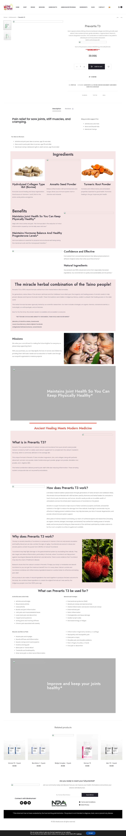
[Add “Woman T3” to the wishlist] (95, 736)
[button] (92, 77)
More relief (96, 87)
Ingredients (83, 7)
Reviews (69, 109)
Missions (42, 7)
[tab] (56, 108)
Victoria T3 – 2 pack (14, 763)
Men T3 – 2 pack (111, 763)
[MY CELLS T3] (118, 17)
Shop (25, 7)
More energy (113, 85)
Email (104, 95)
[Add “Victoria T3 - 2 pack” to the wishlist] (23, 736)
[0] (119, 7)
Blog (93, 7)
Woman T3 (87, 763)
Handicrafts (53, 7)
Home (17, 7)
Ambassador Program (68, 7)
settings (79, 834)
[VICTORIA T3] (120, 17)
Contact (102, 7)
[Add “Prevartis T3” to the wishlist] (108, 66)
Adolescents (12, 17)
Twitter (95, 95)
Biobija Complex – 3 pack (63, 763)
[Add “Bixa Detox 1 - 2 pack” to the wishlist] (47, 736)
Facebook (84, 95)
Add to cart (98, 67)
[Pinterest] (29, 802)
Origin (33, 7)
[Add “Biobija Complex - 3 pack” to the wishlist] (71, 736)
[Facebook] (21, 802)
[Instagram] (25, 802)
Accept (91, 833)
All (92, 85)
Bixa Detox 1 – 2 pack (38, 763)
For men (95, 85)
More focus (90, 87)
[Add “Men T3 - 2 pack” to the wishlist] (120, 736)
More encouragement (103, 85)
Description (56, 109)
